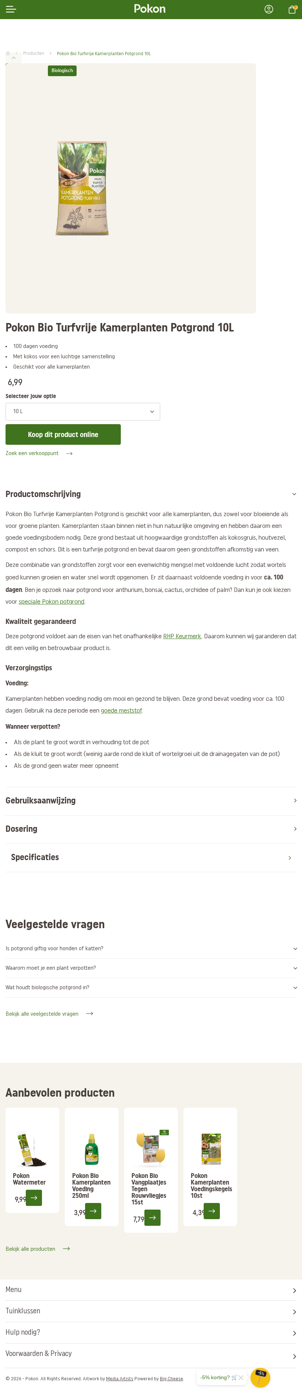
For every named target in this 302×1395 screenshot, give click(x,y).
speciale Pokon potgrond (51, 602)
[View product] (38, 1197)
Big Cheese (171, 1379)
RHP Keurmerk (182, 636)
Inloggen (271, 9)
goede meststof (121, 711)
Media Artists (119, 1379)
